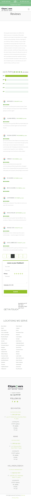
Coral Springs (4, 338)
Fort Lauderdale (4, 332)
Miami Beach (19, 326)
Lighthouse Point (5, 358)
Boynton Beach (4, 336)
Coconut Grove (19, 349)
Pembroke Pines (19, 332)
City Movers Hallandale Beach (15, 469)
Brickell (17, 351)
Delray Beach (4, 343)
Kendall (17, 338)
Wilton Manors (4, 353)
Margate (3, 347)
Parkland (3, 362)
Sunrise (2, 341)
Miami (2, 328)
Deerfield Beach (4, 360)
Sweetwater (18, 364)
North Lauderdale (5, 334)
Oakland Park (4, 351)
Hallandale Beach (20, 343)
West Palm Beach (20, 358)
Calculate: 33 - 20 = (9, 285)
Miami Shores (19, 360)
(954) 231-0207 (16, 4)
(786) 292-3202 (25, 1)
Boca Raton (3, 326)
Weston (17, 353)
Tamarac (3, 364)
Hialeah (17, 328)
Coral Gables (19, 336)
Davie (17, 330)
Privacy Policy (15, 497)
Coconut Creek (4, 356)
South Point (18, 347)
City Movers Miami (15, 440)
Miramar (18, 334)
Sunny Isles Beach (20, 345)
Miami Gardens (19, 362)
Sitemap (23, 495)
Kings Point (3, 349)
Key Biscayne (19, 368)
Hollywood (3, 368)
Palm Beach (3, 330)
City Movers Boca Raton (15, 412)
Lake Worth (18, 356)
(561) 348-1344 (6, 1)
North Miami (18, 341)
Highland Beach (4, 366)
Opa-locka (18, 366)
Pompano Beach (5, 345)
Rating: (6, 273)
